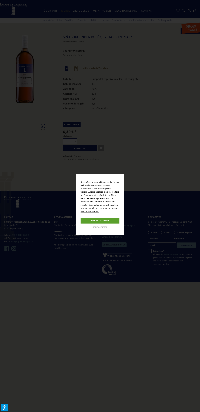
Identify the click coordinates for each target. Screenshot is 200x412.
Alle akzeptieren (100, 220)
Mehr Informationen (90, 211)
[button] (4, 407)
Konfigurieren (100, 227)
